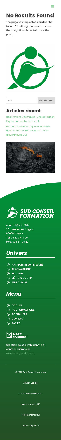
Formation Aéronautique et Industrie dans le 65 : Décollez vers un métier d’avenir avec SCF (28, 130)
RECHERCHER (46, 100)
